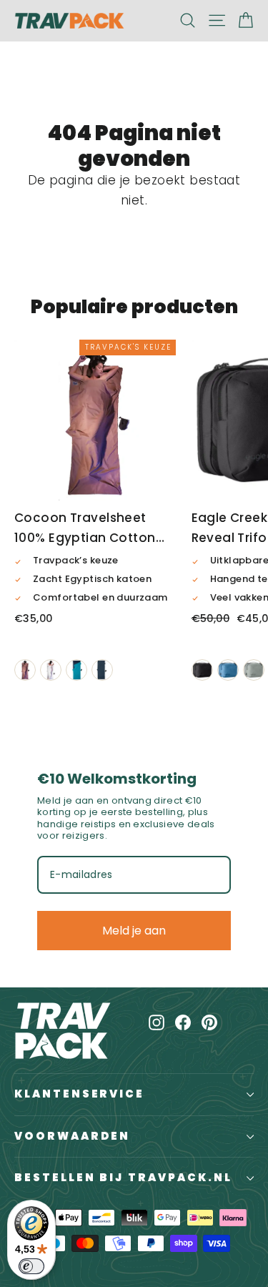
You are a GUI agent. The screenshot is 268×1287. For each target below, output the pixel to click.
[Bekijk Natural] (50, 670)
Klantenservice (79, 1094)
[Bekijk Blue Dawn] (228, 670)
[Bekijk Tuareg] (102, 670)
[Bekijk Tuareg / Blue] (76, 670)
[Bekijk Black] (202, 670)
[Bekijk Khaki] (25, 670)
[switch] (31, 1266)
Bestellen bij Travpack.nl (123, 1177)
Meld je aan (134, 930)
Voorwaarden (72, 1136)
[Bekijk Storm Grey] (253, 670)
